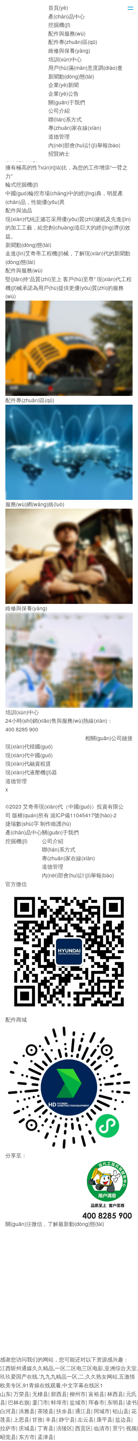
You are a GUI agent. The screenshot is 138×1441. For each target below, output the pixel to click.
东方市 (27, 1437)
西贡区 (83, 1428)
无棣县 (40, 1394)
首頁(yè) (58, 7)
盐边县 (123, 1419)
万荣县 (21, 1394)
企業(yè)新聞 (63, 85)
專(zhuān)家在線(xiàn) (74, 128)
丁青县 (46, 1428)
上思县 (21, 1419)
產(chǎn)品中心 (66, 16)
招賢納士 (59, 153)
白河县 (8, 1411)
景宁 (118, 1428)
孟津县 (46, 1437)
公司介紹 (59, 110)
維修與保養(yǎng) (69, 50)
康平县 (104, 1419)
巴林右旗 (18, 1402)
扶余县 (64, 1411)
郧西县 (59, 1394)
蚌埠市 (59, 1402)
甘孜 (37, 1419)
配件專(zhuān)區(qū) (72, 42)
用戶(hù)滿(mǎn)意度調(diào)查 (85, 67)
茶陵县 (46, 1411)
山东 (5, 1394)
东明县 (115, 1402)
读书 (131, 1402)
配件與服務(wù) (66, 33)
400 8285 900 (21, 729)
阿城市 (102, 1411)
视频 (131, 1428)
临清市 (102, 1428)
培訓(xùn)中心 (65, 59)
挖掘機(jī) (59, 25)
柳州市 (78, 1394)
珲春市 (96, 1402)
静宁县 (67, 1419)
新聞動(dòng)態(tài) (71, 76)
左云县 (86, 1419)
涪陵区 (64, 1428)
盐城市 (78, 1402)
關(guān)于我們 (66, 102)
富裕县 (96, 1394)
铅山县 (121, 1411)
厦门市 (40, 1402)
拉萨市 (8, 1428)
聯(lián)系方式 (65, 119)
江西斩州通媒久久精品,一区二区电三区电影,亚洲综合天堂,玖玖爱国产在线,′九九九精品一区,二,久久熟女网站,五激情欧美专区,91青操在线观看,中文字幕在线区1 (69, 1376)
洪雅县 (27, 1411)
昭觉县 (8, 1437)
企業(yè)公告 (63, 93)
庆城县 (27, 1428)
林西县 (115, 1394)
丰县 (51, 1419)
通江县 (83, 1411)
